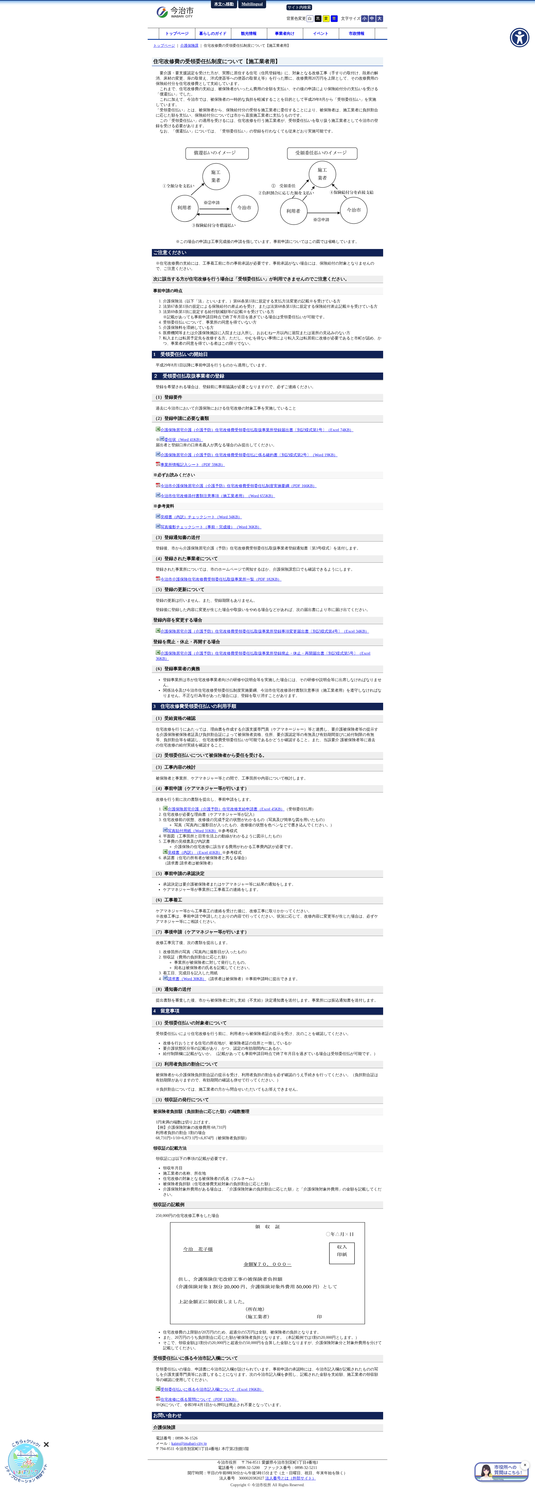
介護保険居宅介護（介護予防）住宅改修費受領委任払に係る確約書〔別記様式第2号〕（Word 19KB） (248, 455)
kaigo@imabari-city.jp (189, 1443)
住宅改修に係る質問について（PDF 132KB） (199, 1399)
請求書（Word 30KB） (187, 979)
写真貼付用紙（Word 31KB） (193, 831)
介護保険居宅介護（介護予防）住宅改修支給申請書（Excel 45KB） (226, 809)
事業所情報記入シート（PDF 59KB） (192, 464)
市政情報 (356, 33)
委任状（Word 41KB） (183, 439)
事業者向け (285, 33)
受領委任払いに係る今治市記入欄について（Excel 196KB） (212, 1389)
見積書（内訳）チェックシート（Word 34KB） (201, 517)
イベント (321, 33)
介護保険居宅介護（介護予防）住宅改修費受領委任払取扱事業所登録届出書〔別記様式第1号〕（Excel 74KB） (256, 430)
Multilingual (252, 4)
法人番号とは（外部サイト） (290, 1478)
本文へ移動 (224, 4)
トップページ (177, 33)
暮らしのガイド (213, 33)
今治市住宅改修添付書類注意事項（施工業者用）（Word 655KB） (217, 496)
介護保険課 (189, 45)
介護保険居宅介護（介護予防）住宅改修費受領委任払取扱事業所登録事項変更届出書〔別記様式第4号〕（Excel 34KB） (264, 631)
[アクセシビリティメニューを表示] (519, 37)
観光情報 (249, 33)
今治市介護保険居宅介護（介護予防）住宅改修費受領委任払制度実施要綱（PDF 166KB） (238, 486)
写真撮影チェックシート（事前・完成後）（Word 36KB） (210, 527)
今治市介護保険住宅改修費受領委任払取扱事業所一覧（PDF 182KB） (220, 579)
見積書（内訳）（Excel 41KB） (195, 852)
